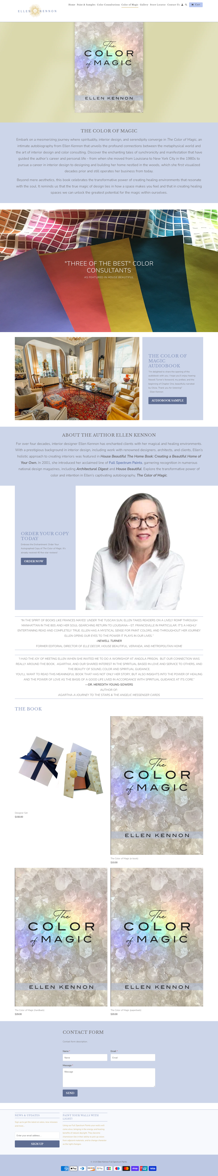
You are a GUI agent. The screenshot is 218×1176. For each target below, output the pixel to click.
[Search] (186, 5)
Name (66, 1051)
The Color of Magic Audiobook (167, 360)
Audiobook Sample (168, 400)
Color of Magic (129, 5)
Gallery (144, 5)
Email (114, 1051)
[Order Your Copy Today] (141, 548)
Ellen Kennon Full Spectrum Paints (112, 1162)
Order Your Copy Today (45, 536)
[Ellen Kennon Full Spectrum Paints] (37, 10)
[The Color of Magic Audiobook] (77, 378)
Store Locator (158, 5)
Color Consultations (108, 5)
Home (71, 5)
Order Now (33, 561)
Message (68, 1065)
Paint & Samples (86, 5)
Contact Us (173, 5)
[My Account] (182, 5)
